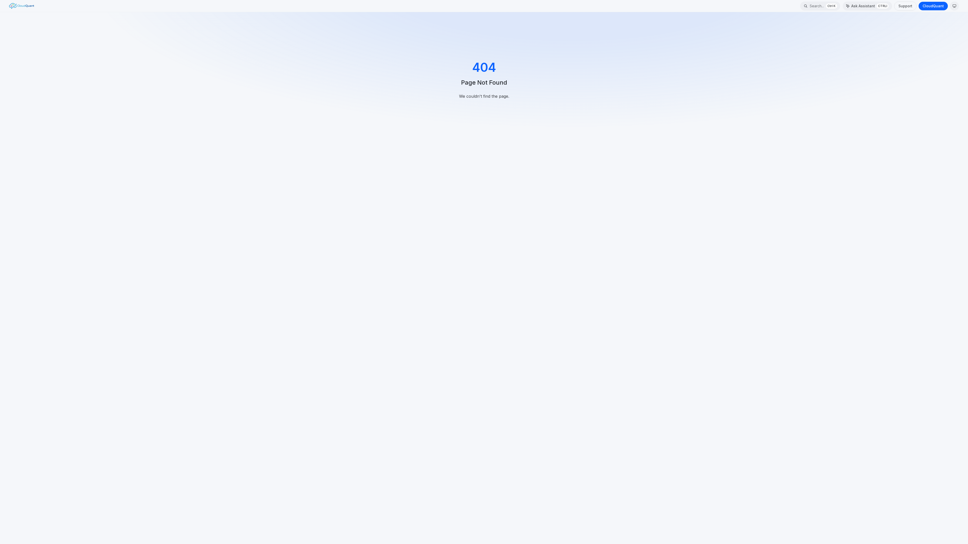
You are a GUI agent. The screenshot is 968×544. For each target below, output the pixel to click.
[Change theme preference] (954, 6)
